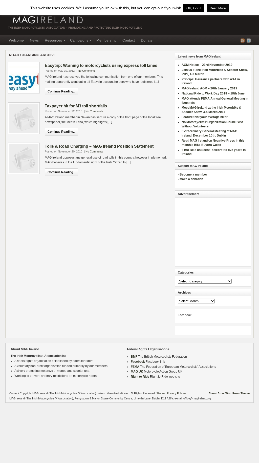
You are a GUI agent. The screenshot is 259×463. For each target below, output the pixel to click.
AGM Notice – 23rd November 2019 (207, 65)
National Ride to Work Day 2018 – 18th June (213, 93)
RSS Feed (243, 40)
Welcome (16, 40)
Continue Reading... (61, 91)
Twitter (249, 40)
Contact (128, 40)
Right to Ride (140, 376)
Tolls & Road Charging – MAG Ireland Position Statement (99, 146)
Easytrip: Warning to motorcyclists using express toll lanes (101, 65)
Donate (147, 40)
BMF (134, 356)
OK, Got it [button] (193, 8)
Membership (106, 40)
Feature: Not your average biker (205, 117)
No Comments (87, 70)
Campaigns (77, 41)
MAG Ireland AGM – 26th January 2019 (209, 88)
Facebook (138, 361)
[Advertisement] (213, 232)
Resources (52, 41)
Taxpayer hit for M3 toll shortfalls (76, 106)
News (34, 40)
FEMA (135, 367)
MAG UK (137, 371)
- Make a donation (190, 179)
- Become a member (192, 174)
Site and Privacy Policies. (171, 393)
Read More (218, 8)
